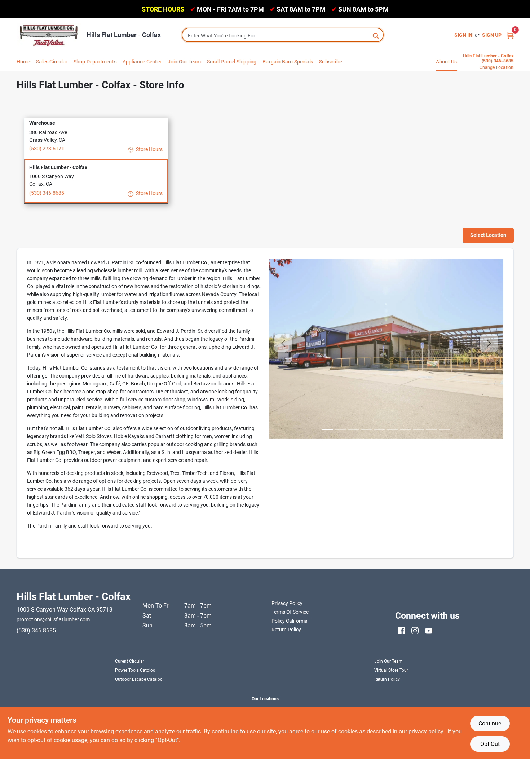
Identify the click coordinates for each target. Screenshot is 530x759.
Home (23, 62)
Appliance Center (142, 62)
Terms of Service (290, 612)
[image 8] (431, 429)
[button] (96, 137)
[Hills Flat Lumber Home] (49, 35)
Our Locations (265, 698)
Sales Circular (51, 62)
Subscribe (330, 62)
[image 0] (327, 429)
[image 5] (392, 429)
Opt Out (490, 744)
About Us (446, 62)
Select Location (488, 235)
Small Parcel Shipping (231, 62)
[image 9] (444, 429)
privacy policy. (426, 731)
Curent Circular (129, 661)
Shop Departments (95, 62)
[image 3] (366, 429)
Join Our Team (184, 62)
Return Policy (387, 679)
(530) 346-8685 (46, 193)
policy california (289, 621)
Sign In (463, 35)
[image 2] (353, 429)
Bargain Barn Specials (287, 62)
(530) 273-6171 (46, 148)
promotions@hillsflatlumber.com (53, 620)
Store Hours (149, 149)
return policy (286, 629)
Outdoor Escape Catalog (139, 679)
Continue (489, 723)
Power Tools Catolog (135, 670)
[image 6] (405, 429)
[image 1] (340, 429)
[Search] (376, 35)
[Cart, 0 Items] (510, 35)
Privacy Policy (286, 603)
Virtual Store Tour (391, 670)
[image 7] (418, 429)
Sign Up (492, 35)
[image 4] (379, 429)
